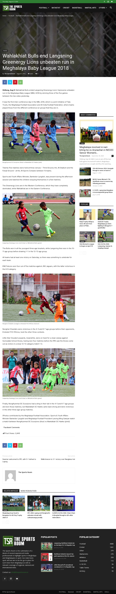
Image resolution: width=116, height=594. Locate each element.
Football (11, 16)
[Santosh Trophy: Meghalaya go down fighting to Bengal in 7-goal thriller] (106, 214)
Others (102, 8)
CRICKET (66, 8)
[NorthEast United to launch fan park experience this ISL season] (46, 557)
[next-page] (7, 522)
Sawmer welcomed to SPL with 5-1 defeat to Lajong (19, 460)
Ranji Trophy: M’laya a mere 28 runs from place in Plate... (87, 224)
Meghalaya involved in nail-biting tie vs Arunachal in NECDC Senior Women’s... (97, 150)
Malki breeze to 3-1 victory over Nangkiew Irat (58, 459)
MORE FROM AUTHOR (28, 491)
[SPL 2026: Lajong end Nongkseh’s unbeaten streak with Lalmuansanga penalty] (38, 503)
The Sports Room (10, 73)
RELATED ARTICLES (11, 491)
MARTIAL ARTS (90, 8)
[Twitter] (10, 82)
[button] (111, 8)
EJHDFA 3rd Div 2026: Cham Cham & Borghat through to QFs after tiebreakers (63, 515)
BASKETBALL (77, 8)
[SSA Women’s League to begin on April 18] (87, 236)
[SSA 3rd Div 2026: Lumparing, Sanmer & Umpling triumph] (106, 236)
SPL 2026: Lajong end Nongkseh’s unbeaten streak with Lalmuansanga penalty (38, 515)
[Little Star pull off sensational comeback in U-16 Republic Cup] (46, 568)
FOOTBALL (43, 8)
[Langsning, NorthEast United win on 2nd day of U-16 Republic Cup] (46, 546)
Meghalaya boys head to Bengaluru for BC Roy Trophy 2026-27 (12, 515)
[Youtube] (112, 1)
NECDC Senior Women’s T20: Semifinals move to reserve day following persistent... (103, 181)
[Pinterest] (15, 82)
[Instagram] (108, 1)
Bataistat (56, 8)
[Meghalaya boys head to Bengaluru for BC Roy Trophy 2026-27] (13, 503)
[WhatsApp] (20, 82)
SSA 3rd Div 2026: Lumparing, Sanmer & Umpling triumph (105, 246)
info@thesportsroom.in (19, 572)
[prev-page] (3, 522)
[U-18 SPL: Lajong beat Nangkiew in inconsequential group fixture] (85, 193)
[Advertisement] (97, 94)
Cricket (82, 143)
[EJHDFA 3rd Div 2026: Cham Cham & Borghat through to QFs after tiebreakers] (63, 503)
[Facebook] (104, 1)
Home (4, 16)
